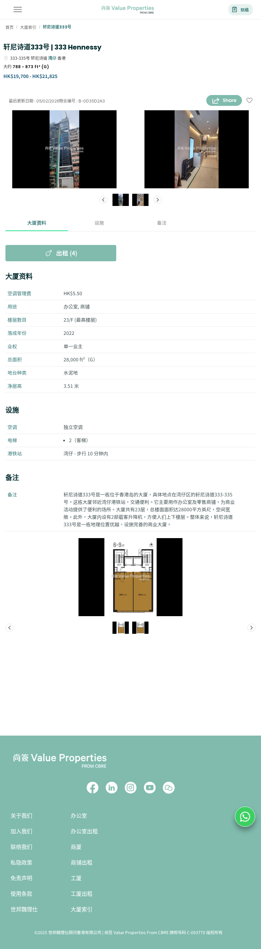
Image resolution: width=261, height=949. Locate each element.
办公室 (79, 816)
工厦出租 (81, 894)
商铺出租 (81, 863)
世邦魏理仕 (24, 909)
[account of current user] (17, 9)
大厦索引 (81, 909)
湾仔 (52, 58)
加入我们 (21, 831)
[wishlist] (249, 101)
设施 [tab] (99, 222)
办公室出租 (84, 831)
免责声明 (21, 878)
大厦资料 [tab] (36, 222)
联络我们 (21, 847)
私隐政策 (21, 863)
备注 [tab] (162, 222)
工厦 (76, 878)
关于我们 (21, 816)
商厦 (76, 847)
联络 (245, 10)
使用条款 (21, 894)
